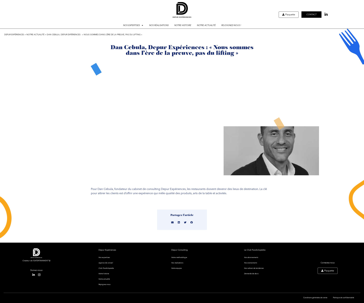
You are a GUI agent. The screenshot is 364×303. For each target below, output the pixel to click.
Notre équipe (176, 268)
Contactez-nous (328, 262)
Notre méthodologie (179, 257)
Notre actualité (206, 25)
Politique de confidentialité (343, 297)
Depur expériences (14, 34)
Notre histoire (182, 25)
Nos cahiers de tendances (254, 268)
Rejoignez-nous (104, 284)
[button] (172, 222)
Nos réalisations (159, 25)
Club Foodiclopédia (106, 268)
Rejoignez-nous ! (231, 25)
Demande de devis (251, 273)
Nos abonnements (251, 257)
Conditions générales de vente (315, 297)
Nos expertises (104, 257)
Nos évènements (250, 263)
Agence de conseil (106, 263)
